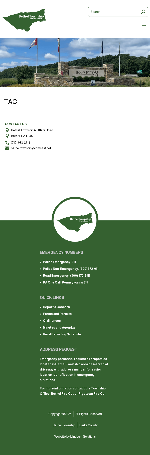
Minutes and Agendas (59, 327)
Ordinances (52, 320)
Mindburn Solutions (83, 436)
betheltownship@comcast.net (31, 148)
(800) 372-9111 (89, 268)
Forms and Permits (57, 313)
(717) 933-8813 (20, 142)
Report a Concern (56, 307)
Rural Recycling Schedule (62, 334)
